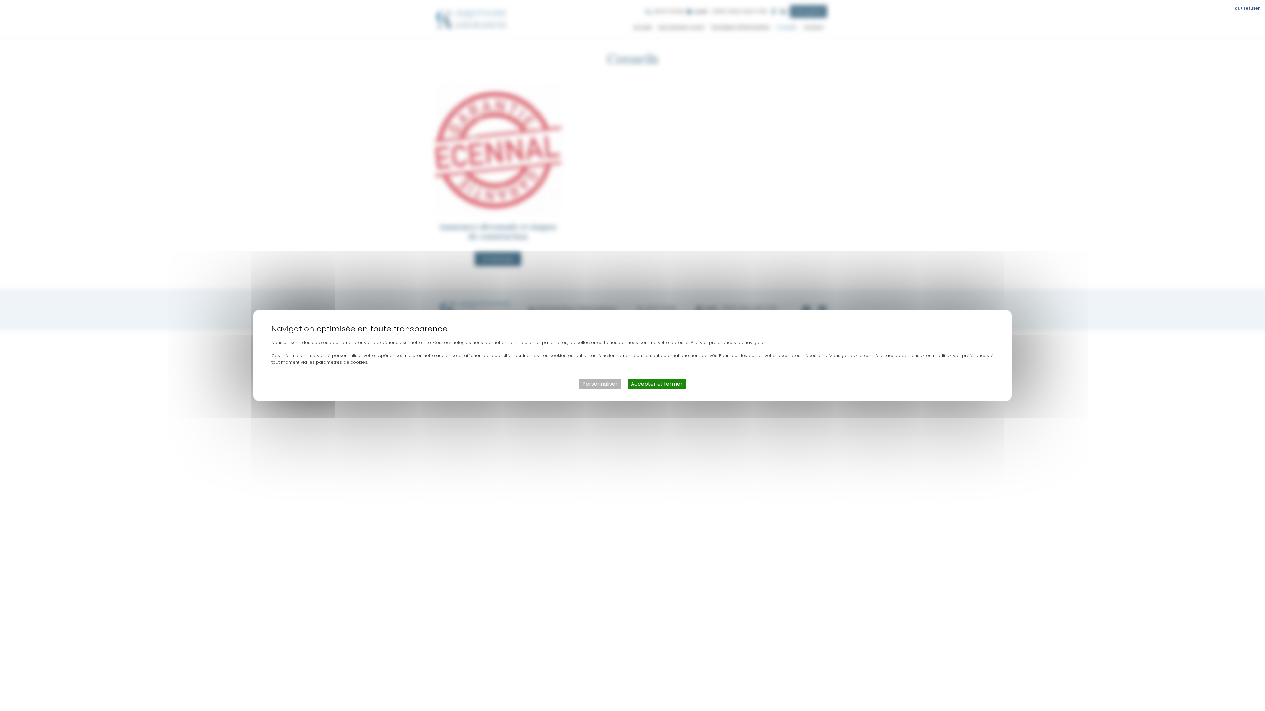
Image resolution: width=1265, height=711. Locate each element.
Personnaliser (600, 384)
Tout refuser (1246, 8)
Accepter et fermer (657, 384)
